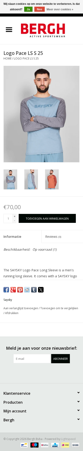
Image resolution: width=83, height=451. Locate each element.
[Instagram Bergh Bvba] (66, 372)
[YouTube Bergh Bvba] (49, 372)
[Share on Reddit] (27, 289)
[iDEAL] (65, 445)
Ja (28, 9)
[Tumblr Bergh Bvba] (58, 372)
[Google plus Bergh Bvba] (33, 372)
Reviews (53, 236)
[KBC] (54, 445)
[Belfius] (44, 445)
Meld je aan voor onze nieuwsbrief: (41, 348)
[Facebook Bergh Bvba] (16, 372)
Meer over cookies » (60, 9)
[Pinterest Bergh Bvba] (41, 372)
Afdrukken (11, 313)
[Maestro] (34, 445)
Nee (39, 9)
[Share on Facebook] (6, 289)
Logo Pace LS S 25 (26, 58)
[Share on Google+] (13, 289)
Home (7, 58)
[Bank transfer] (75, 445)
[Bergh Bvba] (50, 30)
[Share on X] (41, 289)
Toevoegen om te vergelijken (59, 308)
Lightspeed (68, 439)
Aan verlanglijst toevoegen (21, 308)
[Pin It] (20, 289)
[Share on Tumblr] (34, 289)
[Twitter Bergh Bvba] (25, 372)
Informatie (12, 236)
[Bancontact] (23, 445)
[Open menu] (9, 29)
